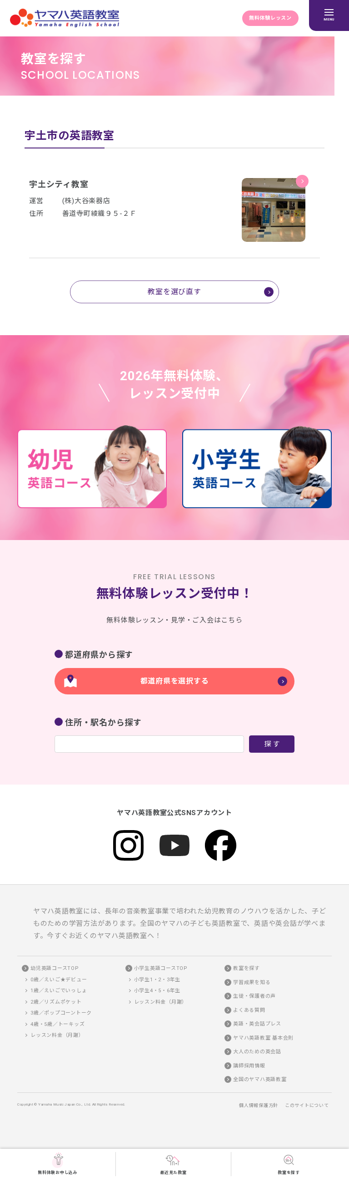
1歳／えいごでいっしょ (58, 991)
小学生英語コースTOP (161, 968)
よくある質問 (249, 1010)
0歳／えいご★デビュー (58, 980)
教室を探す (289, 1172)
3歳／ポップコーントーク (61, 1013)
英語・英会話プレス (257, 1024)
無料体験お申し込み (58, 1172)
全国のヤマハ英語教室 (260, 1079)
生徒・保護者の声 (254, 996)
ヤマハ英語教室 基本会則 (263, 1038)
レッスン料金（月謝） (57, 1035)
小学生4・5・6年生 (157, 991)
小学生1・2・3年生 (157, 980)
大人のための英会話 (257, 1052)
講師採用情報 (249, 1066)
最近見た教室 (173, 1172)
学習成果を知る (251, 982)
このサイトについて (307, 1105)
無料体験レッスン (270, 18)
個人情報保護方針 (258, 1105)
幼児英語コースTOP (54, 968)
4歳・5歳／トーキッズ (57, 1024)
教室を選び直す (174, 291)
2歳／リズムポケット (56, 1002)
